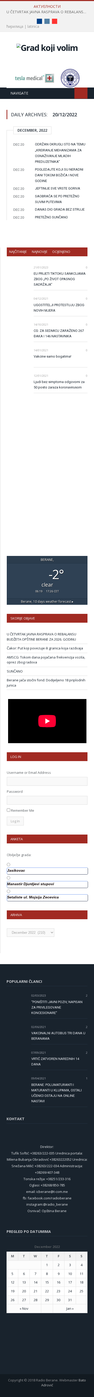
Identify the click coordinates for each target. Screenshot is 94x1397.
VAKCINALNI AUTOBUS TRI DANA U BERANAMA (58, 1035)
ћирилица (15, 26)
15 (47, 1282)
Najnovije (40, 251)
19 (12, 1291)
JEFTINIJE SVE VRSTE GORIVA (57, 188)
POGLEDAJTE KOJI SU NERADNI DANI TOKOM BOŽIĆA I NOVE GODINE (59, 175)
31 (70, 1300)
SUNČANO (15, 671)
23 (58, 1291)
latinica (33, 26)
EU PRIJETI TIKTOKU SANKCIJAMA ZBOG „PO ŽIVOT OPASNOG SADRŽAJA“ (60, 279)
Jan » (70, 1308)
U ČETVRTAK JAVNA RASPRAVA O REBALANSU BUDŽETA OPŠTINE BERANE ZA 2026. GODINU (48, 12)
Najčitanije (18, 251)
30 (58, 1300)
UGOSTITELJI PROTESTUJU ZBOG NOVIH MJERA (59, 307)
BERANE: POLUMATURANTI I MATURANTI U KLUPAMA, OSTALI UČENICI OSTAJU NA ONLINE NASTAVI (56, 1093)
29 (47, 1300)
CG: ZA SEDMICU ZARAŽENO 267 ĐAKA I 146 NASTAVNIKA (59, 333)
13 (24, 1282)
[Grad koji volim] (47, 46)
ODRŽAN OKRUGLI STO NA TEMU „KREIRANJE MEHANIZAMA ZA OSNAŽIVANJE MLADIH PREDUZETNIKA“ (60, 153)
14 (35, 1282)
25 (81, 1291)
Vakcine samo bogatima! (52, 356)
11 (81, 1273)
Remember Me (22, 810)
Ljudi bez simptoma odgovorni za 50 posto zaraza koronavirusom (59, 384)
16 (58, 1282)
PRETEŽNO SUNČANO (51, 217)
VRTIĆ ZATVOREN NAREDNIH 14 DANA (55, 1061)
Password (15, 791)
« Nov (24, 1308)
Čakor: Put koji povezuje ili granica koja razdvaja (45, 648)
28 (35, 1300)
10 (70, 1273)
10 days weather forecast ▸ (47, 601)
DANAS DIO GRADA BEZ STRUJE (60, 209)
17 (70, 1282)
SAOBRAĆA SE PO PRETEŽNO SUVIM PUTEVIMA (57, 199)
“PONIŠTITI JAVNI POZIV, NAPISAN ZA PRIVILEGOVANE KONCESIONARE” (57, 1007)
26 (12, 1300)
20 (24, 1291)
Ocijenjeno (61, 251)
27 (24, 1300)
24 (70, 1291)
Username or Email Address (29, 772)
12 (12, 1282)
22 (47, 1291)
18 (81, 1282)
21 (35, 1291)
